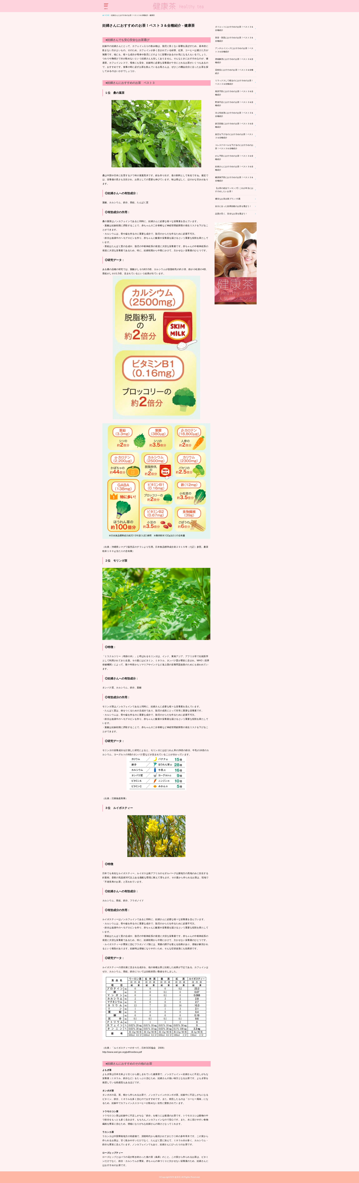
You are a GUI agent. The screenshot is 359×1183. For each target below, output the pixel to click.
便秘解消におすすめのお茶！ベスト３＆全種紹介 (234, 61)
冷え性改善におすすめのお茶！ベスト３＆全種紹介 (234, 114)
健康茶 (177, 1177)
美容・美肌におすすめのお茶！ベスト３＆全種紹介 (234, 39)
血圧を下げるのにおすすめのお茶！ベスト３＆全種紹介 (234, 136)
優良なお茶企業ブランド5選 (228, 199)
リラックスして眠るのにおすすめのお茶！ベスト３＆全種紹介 (234, 82)
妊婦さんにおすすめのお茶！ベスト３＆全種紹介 (234, 168)
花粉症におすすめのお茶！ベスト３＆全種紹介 (234, 71)
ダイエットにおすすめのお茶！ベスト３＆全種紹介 (234, 28)
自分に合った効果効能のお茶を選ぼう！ (233, 206)
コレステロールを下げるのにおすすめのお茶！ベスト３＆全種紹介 (234, 147)
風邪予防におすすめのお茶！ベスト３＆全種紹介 (234, 93)
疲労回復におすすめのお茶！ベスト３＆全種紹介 (234, 125)
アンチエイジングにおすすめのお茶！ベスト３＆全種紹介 (234, 50)
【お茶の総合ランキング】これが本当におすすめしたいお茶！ (234, 190)
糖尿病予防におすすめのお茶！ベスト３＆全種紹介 (234, 179)
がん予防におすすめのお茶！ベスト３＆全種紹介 (234, 157)
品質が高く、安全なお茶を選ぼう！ (231, 214)
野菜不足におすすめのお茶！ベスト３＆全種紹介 (234, 104)
